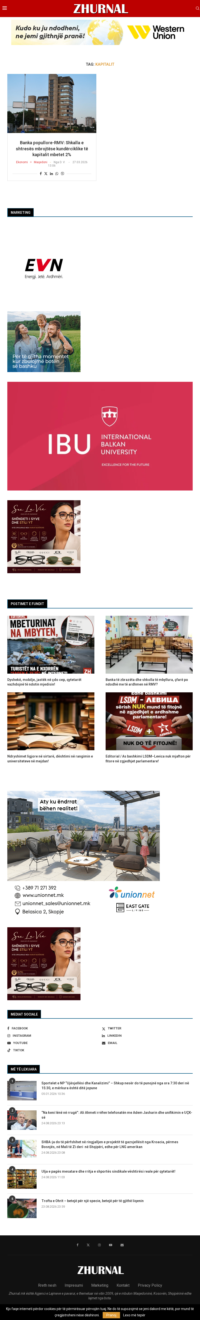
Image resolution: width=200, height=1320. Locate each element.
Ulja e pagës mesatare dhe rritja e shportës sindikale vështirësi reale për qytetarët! (108, 1171)
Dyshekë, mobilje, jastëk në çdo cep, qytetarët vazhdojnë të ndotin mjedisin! (44, 682)
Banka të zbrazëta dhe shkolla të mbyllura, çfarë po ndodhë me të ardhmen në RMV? (147, 682)
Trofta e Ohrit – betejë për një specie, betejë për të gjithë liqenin (92, 1201)
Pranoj (111, 1315)
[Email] (122, 1245)
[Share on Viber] (62, 173)
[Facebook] (77, 1245)
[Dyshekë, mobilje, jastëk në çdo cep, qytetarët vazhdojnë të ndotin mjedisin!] (50, 645)
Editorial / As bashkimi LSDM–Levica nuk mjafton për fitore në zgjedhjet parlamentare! (148, 758)
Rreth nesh (47, 1285)
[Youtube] (110, 1245)
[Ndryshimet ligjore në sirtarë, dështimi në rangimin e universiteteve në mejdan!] (50, 721)
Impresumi (74, 1285)
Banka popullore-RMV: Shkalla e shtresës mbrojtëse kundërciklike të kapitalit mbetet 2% (52, 148)
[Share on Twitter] (46, 173)
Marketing (99, 1285)
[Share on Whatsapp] (56, 174)
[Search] (197, 8)
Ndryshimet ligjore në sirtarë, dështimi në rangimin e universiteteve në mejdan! (50, 758)
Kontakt (123, 1285)
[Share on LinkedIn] (51, 174)
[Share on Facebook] (41, 174)
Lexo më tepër (134, 1315)
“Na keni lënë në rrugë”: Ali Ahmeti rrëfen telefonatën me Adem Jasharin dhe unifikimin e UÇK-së (116, 1115)
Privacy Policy (150, 1285)
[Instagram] (99, 1245)
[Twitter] (88, 1245)
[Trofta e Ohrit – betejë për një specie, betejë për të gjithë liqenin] (22, 1208)
